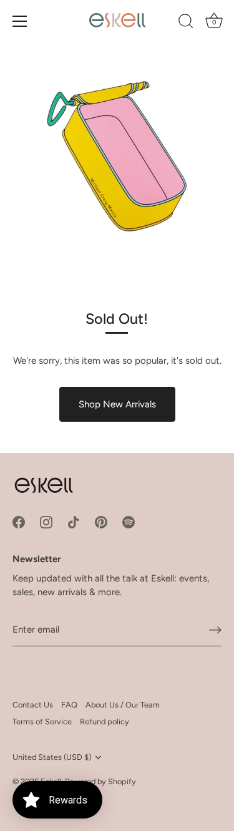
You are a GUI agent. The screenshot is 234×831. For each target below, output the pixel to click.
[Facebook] (18, 521)
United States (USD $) (51, 757)
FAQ (69, 704)
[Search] (186, 23)
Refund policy (104, 721)
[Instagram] (46, 521)
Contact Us (32, 704)
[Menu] (20, 21)
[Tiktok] (73, 521)
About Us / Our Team (122, 704)
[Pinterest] (101, 521)
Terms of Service (42, 721)
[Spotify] (128, 521)
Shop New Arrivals (117, 404)
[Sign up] (215, 630)
